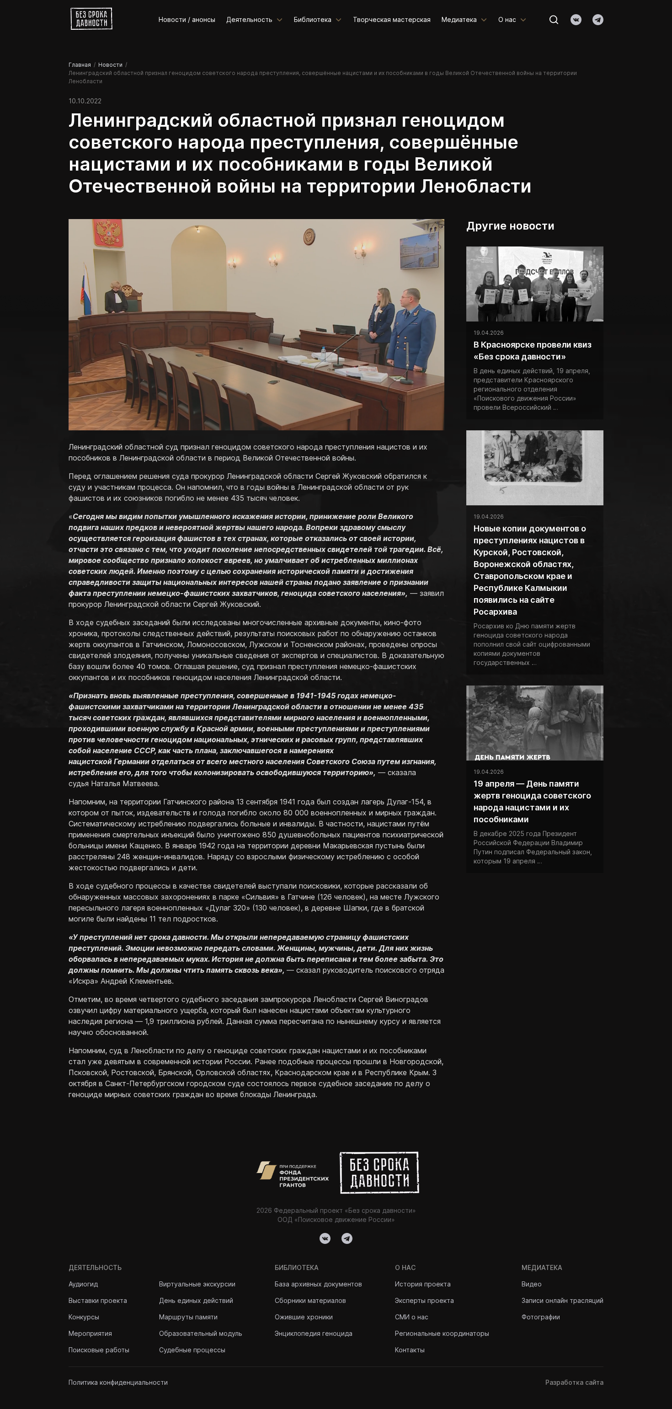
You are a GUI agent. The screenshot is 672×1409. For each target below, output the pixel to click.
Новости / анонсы (187, 19)
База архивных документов (318, 1284)
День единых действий (196, 1300)
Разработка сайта (574, 1382)
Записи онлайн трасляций (562, 1300)
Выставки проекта (98, 1300)
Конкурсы (84, 1317)
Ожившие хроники (304, 1317)
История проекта (423, 1284)
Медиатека (459, 19)
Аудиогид (83, 1284)
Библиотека (312, 19)
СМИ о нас (411, 1317)
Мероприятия (90, 1333)
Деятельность (249, 19)
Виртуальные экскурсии (197, 1284)
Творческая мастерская (392, 19)
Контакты (410, 1350)
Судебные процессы (192, 1350)
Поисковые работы (99, 1350)
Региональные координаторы (442, 1333)
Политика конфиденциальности (118, 1382)
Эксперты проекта (424, 1300)
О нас (507, 19)
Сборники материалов (310, 1300)
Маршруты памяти (188, 1317)
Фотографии (541, 1317)
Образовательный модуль (200, 1333)
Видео (532, 1284)
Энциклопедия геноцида (313, 1333)
